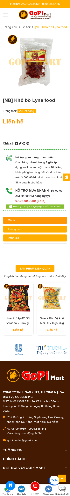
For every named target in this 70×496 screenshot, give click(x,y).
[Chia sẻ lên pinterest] (24, 143)
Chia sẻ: (8, 143)
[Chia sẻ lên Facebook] (17, 143)
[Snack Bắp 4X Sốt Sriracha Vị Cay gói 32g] (18, 298)
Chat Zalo (21, 494)
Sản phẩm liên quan (34, 268)
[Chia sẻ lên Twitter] (21, 143)
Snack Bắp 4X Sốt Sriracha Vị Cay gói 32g (18, 323)
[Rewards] (10, 485)
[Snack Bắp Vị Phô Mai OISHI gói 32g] (52, 298)
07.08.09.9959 (30, 3)
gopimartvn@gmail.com (22, 440)
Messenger (48, 494)
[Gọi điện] (35, 486)
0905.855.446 (51, 3)
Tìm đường (8, 494)
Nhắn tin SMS (62, 494)
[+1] (27, 143)
